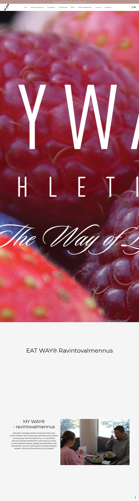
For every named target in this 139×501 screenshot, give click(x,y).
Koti (25, 7)
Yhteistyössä (63, 7)
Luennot (98, 7)
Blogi (73, 7)
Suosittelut (51, 7)
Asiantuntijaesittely (85, 7)
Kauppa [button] (107, 7)
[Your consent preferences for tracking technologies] (135, 497)
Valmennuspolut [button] (36, 7)
